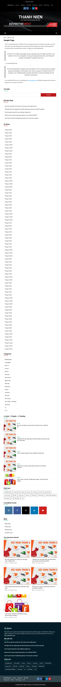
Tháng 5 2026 (8, 132)
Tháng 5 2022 (8, 262)
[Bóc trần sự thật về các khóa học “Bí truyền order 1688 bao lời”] (10, 425)
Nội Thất (29, 5)
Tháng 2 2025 (8, 175)
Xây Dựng (7, 404)
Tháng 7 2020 (8, 313)
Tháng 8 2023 (8, 226)
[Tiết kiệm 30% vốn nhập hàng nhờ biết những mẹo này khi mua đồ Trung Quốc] (10, 438)
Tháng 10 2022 (8, 256)
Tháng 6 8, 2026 (13, 562)
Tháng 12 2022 (8, 250)
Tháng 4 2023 (8, 238)
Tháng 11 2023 (8, 217)
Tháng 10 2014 (8, 349)
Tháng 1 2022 (8, 274)
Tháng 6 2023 (8, 232)
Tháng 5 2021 (8, 289)
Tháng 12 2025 (8, 144)
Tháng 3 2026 (8, 135)
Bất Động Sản (11, 5)
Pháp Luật (35, 5)
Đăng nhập (7, 523)
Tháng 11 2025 (8, 147)
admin (7, 563)
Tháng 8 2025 (8, 156)
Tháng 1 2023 (8, 247)
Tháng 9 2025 (8, 153)
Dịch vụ (7, 365)
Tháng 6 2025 (8, 162)
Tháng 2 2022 (8, 271)
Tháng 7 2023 (8, 229)
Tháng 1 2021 (8, 295)
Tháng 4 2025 (8, 168)
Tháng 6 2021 (8, 286)
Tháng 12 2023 (8, 214)
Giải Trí (6, 371)
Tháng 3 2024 (8, 205)
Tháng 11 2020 (8, 301)
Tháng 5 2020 (8, 319)
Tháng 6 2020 (8, 316)
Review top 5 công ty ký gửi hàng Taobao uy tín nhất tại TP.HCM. (21, 115)
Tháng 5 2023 (8, 235)
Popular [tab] (14, 416)
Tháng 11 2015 (8, 346)
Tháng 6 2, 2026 (13, 617)
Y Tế (52, 5)
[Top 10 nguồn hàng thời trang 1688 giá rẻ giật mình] (10, 452)
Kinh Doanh (8, 377)
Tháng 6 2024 (8, 196)
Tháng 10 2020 (8, 304)
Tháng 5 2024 (8, 199)
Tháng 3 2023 (8, 241)
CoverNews (35, 684)
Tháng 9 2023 (8, 223)
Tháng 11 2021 (8, 280)
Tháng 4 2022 (8, 265)
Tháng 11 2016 (8, 343)
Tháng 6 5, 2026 (13, 590)
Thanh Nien (30, 17)
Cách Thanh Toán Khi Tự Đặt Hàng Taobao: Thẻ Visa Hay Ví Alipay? (21, 118)
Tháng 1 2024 (8, 211)
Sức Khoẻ (7, 392)
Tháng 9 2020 (8, 307)
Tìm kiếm (7, 89)
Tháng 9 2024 (8, 190)
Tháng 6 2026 (8, 129)
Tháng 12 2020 (8, 298)
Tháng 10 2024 (8, 187)
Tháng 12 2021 (8, 277)
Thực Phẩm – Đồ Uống (10, 401)
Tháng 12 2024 (8, 181)
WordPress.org (8, 532)
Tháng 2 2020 (8, 328)
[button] (5, 33)
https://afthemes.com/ (9, 635)
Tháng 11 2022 (8, 253)
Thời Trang (46, 5)
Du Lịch (17, 5)
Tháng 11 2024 (8, 184)
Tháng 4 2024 (8, 202)
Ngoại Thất (7, 380)
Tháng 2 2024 (8, 208)
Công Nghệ (7, 362)
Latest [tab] (7, 416)
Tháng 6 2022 (8, 259)
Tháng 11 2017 (8, 340)
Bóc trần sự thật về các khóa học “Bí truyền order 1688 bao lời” (21, 106)
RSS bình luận (8, 529)
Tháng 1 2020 (8, 331)
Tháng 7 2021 (8, 283)
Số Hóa (40, 5)
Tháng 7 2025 (8, 159)
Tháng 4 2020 (8, 322)
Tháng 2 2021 (8, 292)
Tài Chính (7, 395)
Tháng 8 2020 (8, 310)
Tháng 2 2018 (8, 337)
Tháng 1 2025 (8, 178)
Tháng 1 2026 (8, 141)
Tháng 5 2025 (8, 165)
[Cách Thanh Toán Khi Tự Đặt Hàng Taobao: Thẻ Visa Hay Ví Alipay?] (10, 479)
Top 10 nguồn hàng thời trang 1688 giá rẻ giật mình (18, 112)
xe (5, 407)
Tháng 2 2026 (8, 138)
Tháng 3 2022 (8, 268)
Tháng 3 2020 (8, 325)
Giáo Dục (23, 5)
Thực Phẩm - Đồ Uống (51, 495)
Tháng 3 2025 (8, 172)
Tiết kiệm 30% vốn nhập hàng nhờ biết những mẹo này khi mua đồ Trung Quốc (24, 109)
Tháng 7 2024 (8, 193)
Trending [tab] (22, 416)
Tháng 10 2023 (8, 220)
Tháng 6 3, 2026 (41, 590)
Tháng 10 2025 (8, 150)
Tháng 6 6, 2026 (41, 562)
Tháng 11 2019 (8, 334)
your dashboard (32, 80)
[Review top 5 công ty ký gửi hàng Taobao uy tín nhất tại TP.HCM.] (10, 465)
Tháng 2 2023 (8, 244)
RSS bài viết (8, 526)
